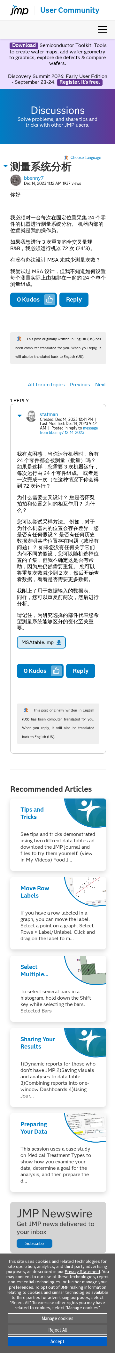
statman (49, 414)
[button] (6, 166)
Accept (57, 1341)
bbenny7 (34, 178)
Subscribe (34, 1243)
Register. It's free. (79, 82)
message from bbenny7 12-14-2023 (69, 430)
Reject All (57, 1330)
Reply (74, 299)
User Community (69, 10)
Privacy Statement (82, 1271)
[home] (16, 10)
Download (24, 45)
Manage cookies (57, 1318)
